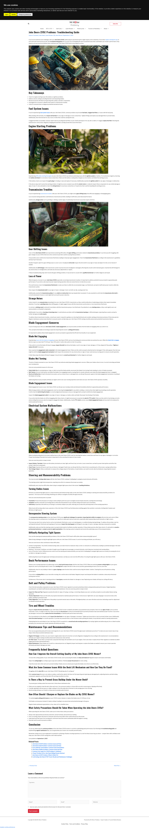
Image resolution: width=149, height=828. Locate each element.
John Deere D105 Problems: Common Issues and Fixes (46, 745)
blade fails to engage (113, 340)
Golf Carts (59, 28)
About (105, 28)
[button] (28, 24)
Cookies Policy (64, 824)
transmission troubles (46, 193)
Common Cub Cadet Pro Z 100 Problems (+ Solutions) (46, 751)
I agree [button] (7, 14)
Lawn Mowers (69, 28)
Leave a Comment (33, 35)
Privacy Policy (84, 824)
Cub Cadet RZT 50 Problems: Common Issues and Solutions (48, 747)
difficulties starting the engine (44, 176)
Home (42, 28)
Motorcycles (80, 28)
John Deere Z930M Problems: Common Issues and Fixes (47, 749)
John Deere (42, 35)
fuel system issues (45, 112)
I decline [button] (13, 14)
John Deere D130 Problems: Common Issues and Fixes (46, 744)
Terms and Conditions (74, 824)
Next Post (117, 765)
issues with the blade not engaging (45, 340)
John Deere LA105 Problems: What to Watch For (45, 755)
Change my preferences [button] (25, 14)
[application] (53, 28)
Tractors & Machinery (94, 28)
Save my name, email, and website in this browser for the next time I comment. (50, 807)
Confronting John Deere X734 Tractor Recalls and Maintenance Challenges (52, 757)
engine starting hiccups (111, 39)
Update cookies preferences (7, 827)
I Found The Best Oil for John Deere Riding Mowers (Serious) (48, 753)
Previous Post (32, 765)
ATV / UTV (49, 28)
